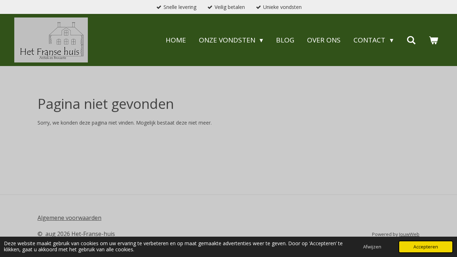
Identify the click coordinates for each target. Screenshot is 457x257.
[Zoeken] (411, 40)
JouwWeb (409, 234)
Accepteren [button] (425, 247)
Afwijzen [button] (372, 247)
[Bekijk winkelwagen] (433, 40)
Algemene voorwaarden (69, 218)
